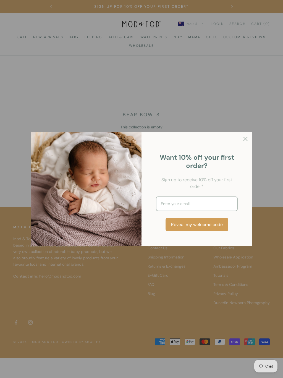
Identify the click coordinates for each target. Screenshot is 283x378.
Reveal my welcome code (197, 224)
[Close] (245, 139)
